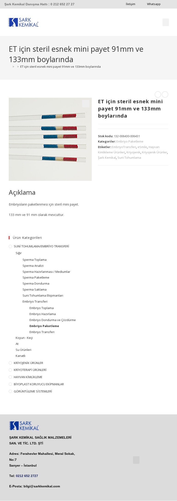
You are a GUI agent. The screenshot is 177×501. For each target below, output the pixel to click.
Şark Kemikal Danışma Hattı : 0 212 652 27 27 (39, 4)
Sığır (19, 253)
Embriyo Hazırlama (43, 314)
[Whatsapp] (166, 4)
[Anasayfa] (10, 66)
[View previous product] (158, 94)
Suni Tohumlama (129, 157)
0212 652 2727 (27, 476)
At (17, 344)
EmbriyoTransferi (124, 147)
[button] (165, 22)
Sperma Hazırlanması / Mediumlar (46, 272)
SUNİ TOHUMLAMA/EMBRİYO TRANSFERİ (41, 246)
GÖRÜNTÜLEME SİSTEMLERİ (33, 391)
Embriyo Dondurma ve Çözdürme (53, 320)
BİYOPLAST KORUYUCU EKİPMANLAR (39, 384)
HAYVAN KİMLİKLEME (28, 377)
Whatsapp (154, 4)
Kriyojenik (133, 152)
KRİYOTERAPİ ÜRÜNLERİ (30, 370)
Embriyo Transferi (35, 301)
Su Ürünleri (23, 350)
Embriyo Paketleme (129, 141)
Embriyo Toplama (42, 308)
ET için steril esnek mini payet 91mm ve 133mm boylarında (60, 66)
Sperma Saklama (35, 289)
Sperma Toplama (35, 260)
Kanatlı (20, 356)
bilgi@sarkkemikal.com (42, 486)
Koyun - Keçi (24, 338)
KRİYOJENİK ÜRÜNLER (28, 363)
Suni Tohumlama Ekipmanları (43, 295)
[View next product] (165, 94)
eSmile (142, 147)
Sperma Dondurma (36, 283)
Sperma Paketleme (36, 277)
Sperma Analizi (33, 266)
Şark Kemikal (107, 157)
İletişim (130, 4)
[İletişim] (141, 4)
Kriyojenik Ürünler (154, 152)
